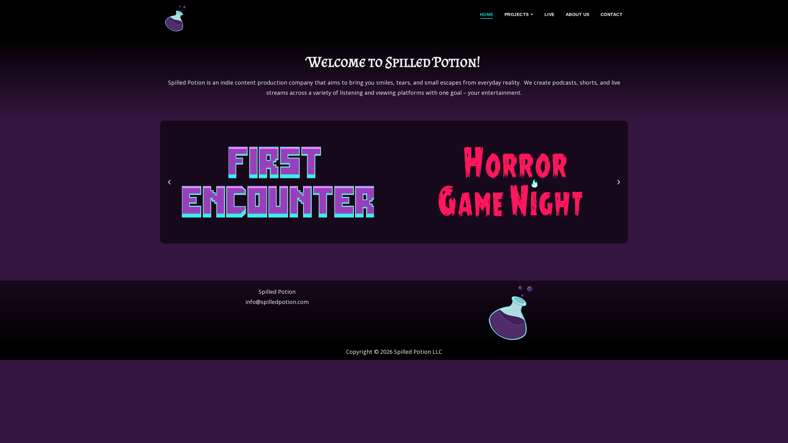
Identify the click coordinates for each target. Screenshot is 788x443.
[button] (169, 182)
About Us (577, 14)
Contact (612, 14)
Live (550, 14)
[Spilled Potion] (175, 18)
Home (486, 14)
